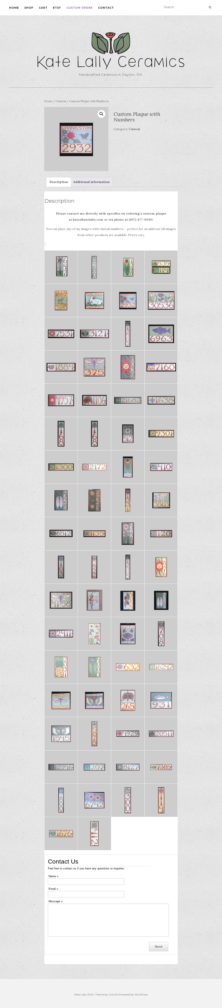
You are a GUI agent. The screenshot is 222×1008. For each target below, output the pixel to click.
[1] (161, 567)
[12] (61, 500)
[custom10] (61, 767)
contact (106, 7)
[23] (127, 400)
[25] (94, 400)
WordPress (141, 994)
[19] (94, 433)
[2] (127, 567)
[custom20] (127, 667)
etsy (57, 7)
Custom (61, 101)
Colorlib (113, 994)
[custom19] (161, 667)
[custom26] (61, 633)
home (14, 7)
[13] (161, 467)
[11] (94, 500)
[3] (94, 567)
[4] (61, 567)
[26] (61, 400)
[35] (161, 300)
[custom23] (161, 633)
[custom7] (161, 767)
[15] (94, 467)
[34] (61, 333)
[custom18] (61, 700)
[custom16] (127, 700)
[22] (161, 400)
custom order (79, 7)
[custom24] (127, 633)
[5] (161, 533)
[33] (94, 333)
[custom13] (94, 733)
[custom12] (127, 733)
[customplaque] (127, 300)
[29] (94, 367)
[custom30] (61, 600)
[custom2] (61, 300)
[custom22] (61, 667)
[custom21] (94, 667)
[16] (61, 467)
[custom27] (161, 600)
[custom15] (161, 700)
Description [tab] (58, 182)
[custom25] (94, 633)
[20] (61, 433)
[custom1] (94, 300)
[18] (127, 433)
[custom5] (94, 267)
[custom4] (127, 267)
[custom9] (94, 767)
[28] (127, 367)
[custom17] (94, 700)
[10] (127, 500)
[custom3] (161, 267)
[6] (127, 533)
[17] (161, 433)
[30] (61, 367)
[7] (94, 533)
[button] (101, 114)
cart (43, 7)
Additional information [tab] (91, 182)
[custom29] (94, 600)
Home (48, 101)
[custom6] (61, 267)
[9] (161, 500)
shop (28, 7)
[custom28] (127, 600)
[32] (127, 333)
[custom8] (127, 767)
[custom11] (161, 733)
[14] (127, 467)
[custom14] (61, 733)
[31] (161, 333)
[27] (161, 367)
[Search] (210, 7)
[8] (61, 533)
